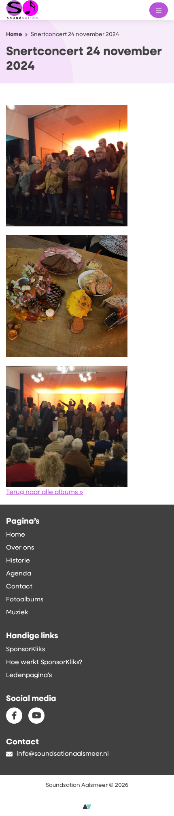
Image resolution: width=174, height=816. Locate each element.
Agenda (18, 574)
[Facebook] (14, 715)
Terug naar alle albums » (44, 492)
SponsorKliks (25, 649)
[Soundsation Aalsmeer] (37, 10)
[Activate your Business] (87, 807)
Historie (18, 561)
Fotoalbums (24, 600)
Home (15, 535)
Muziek (17, 612)
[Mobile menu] (158, 10)
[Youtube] (36, 715)
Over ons (20, 548)
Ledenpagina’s (29, 675)
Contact (19, 587)
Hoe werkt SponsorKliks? (44, 662)
